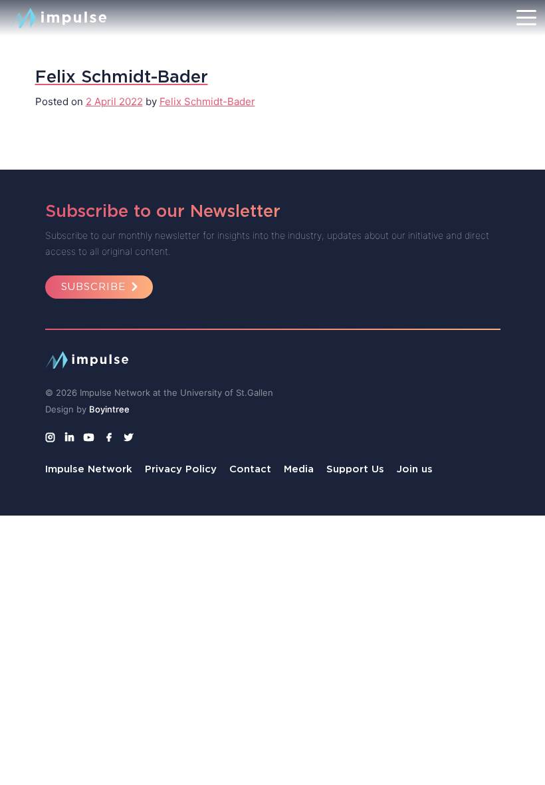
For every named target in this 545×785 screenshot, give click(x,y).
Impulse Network (88, 468)
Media (299, 468)
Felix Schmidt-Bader (207, 101)
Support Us (355, 468)
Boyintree (109, 409)
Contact (250, 468)
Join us (415, 468)
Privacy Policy (181, 468)
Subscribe (93, 286)
